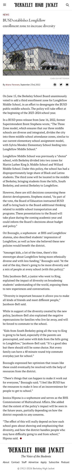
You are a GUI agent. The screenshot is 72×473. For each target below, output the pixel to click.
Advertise (33, 462)
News (6, 14)
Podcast (65, 462)
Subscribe (54, 462)
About (6, 462)
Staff (24, 462)
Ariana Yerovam (13, 84)
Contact (15, 462)
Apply (44, 462)
